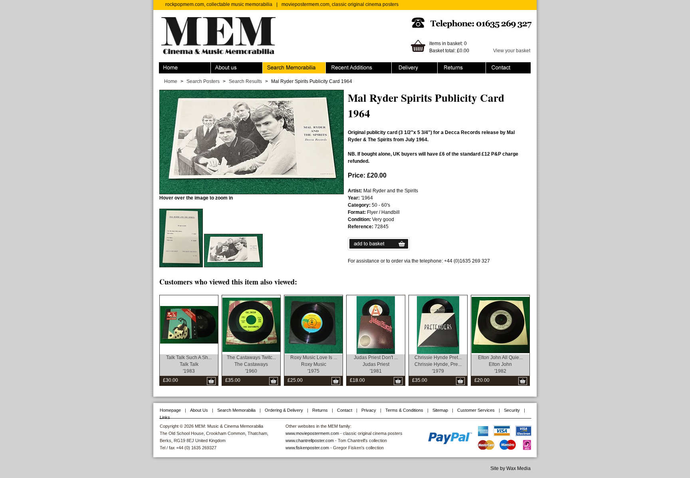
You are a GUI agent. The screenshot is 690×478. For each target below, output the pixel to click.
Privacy (368, 410)
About (217, 66)
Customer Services (476, 410)
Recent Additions (344, 66)
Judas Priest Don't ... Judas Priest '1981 (376, 364)
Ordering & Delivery (413, 66)
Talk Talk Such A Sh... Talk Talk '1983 (189, 364)
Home (165, 66)
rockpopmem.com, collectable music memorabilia (218, 4)
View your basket (511, 50)
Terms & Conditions (404, 410)
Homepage (170, 410)
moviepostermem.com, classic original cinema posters (340, 4)
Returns (446, 66)
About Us (199, 410)
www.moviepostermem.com (312, 433)
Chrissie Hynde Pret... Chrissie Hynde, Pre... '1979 (438, 364)
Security (512, 410)
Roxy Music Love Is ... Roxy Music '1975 (313, 364)
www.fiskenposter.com (307, 447)
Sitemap (440, 410)
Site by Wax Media (510, 468)
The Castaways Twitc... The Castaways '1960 (251, 364)
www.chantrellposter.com (310, 440)
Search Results (245, 81)
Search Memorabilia (285, 66)
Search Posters (203, 81)
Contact (494, 66)
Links (165, 417)
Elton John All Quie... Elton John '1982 (500, 364)
